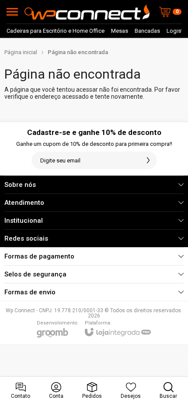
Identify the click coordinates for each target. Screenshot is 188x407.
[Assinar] (148, 160)
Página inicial (20, 52)
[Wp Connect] (90, 11)
